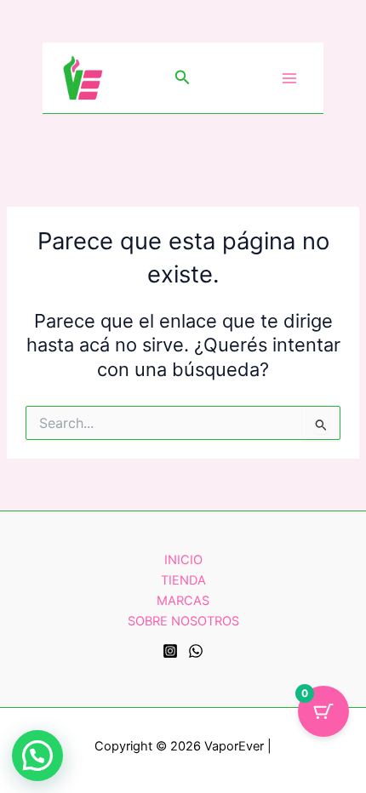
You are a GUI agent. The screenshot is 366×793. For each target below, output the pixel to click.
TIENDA (183, 580)
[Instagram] (170, 651)
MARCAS (183, 600)
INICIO (183, 560)
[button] (182, 77)
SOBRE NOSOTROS (183, 621)
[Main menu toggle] (289, 77)
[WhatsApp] (195, 651)
